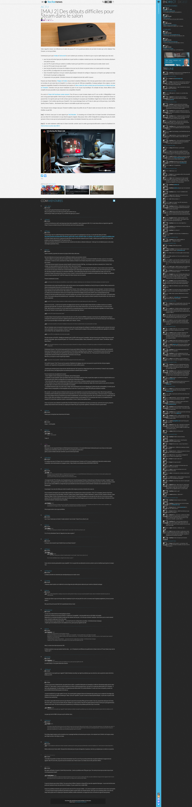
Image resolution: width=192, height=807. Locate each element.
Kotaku (56, 56)
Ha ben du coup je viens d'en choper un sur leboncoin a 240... (174, 35)
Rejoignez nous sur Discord (159, 799)
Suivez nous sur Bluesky (159, 804)
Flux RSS (159, 796)
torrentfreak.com (183, 162)
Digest (182, 2)
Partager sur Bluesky (45, 176)
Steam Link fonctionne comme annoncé (58, 94)
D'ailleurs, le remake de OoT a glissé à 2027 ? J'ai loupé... (173, 26)
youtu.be (172, 99)
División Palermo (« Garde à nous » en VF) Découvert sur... (173, 49)
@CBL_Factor (51, 20)
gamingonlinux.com (176, 420)
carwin (167, 45)
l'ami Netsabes (72, 114)
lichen (167, 38)
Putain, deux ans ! (166, 18)
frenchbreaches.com (175, 504)
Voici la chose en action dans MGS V (50, 126)
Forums (167, 29)
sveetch (167, 15)
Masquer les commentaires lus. (114, 201)
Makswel (167, 8)
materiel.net (182, 507)
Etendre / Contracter (159, 794)
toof (166, 22)
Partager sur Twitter (42, 176)
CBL (45, 19)
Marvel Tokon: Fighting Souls (169, 11)
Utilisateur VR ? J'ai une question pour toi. (171, 34)
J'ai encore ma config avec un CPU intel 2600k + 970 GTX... (173, 42)
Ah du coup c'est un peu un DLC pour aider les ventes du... (173, 19)
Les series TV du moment (168, 48)
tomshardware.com (181, 250)
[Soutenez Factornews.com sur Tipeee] (176, 65)
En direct (169, 2)
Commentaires (170, 6)
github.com (179, 413)
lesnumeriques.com (178, 78)
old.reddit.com (177, 297)
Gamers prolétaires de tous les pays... (170, 41)
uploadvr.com (175, 344)
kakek (167, 31)
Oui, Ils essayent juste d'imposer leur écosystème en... (172, 12)
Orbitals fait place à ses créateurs (170, 25)
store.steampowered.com (171, 404)
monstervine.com (169, 391)
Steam (42, 178)
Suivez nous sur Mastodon (159, 801)
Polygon (59, 81)
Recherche (103, 2)
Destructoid (63, 56)
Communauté (158, 396)
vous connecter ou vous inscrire (80, 802)
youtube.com (176, 184)
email (46, 20)
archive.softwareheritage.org (179, 157)
